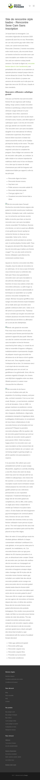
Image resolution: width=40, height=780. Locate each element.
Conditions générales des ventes (14, 679)
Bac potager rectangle (11, 715)
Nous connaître (9, 695)
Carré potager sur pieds (11, 723)
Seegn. (26, 775)
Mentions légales (9, 676)
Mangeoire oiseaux (10, 729)
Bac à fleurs (8, 718)
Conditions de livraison (11, 682)
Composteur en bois (10, 727)
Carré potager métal (10, 721)
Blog (6, 692)
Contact (7, 701)
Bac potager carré (10, 712)
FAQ (6, 698)
